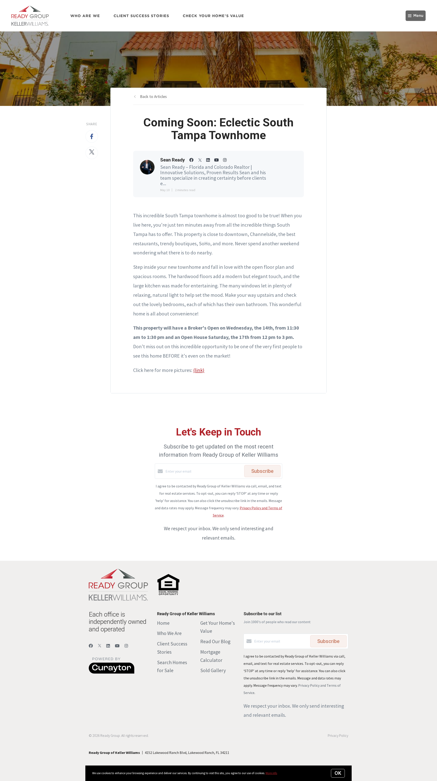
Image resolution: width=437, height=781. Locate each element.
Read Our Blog (215, 641)
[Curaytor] (111, 672)
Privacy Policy (338, 735)
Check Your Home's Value (213, 16)
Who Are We (85, 16)
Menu (418, 16)
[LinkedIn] (108, 645)
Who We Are (169, 633)
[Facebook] (91, 645)
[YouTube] (117, 645)
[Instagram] (126, 645)
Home (163, 623)
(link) (198, 370)
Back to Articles (153, 96)
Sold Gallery (213, 670)
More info (271, 773)
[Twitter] (99, 645)
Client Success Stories (141, 16)
